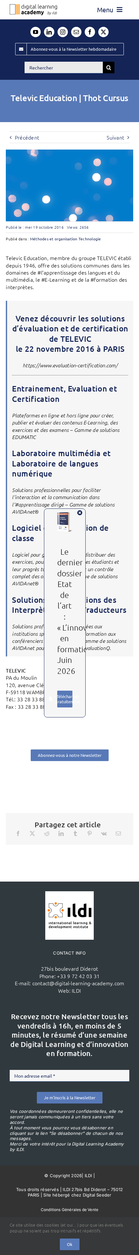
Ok (69, 1244)
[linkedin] (49, 32)
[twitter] (103, 32)
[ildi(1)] (69, 893)
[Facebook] (18, 833)
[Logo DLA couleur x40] (33, 6)
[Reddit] (47, 833)
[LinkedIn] (61, 833)
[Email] (118, 833)
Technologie (90, 238)
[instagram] (63, 32)
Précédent (27, 137)
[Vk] (104, 833)
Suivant (115, 137)
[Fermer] (79, 513)
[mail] (76, 32)
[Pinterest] (89, 833)
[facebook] (90, 32)
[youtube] (35, 32)
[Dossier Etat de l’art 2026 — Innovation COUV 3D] (64, 514)
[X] (32, 833)
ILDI (76, 990)
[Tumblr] (75, 833)
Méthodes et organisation (54, 238)
